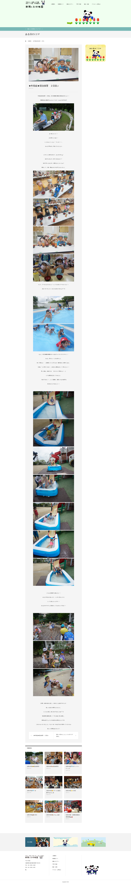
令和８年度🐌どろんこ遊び (53, 814)
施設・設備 (86, 4)
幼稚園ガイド (61, 4)
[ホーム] (25, 41)
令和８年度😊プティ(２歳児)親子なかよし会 (53, 791)
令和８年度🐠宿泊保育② (33, 766)
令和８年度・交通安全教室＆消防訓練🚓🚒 (73, 815)
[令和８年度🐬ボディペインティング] (73, 758)
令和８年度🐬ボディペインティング (72, 767)
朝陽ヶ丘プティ (70, 4)
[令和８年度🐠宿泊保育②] (34, 758)
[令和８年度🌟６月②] (73, 782)
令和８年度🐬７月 (31, 790)
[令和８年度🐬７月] (34, 782)
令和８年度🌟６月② (71, 790)
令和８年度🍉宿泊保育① (52, 766)
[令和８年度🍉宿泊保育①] (53, 758)
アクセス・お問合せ (96, 4)
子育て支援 (78, 4)
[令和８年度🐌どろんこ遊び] (53, 806)
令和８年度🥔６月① (32, 814)
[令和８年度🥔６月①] (34, 806)
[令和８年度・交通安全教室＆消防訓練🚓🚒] (73, 806)
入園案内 (53, 4)
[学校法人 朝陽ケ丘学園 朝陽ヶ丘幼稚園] (35, 4)
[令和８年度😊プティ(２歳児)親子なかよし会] (53, 782)
